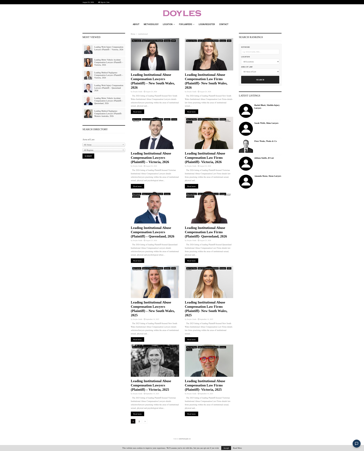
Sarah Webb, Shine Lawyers (266, 123)
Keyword (245, 47)
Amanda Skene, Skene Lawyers (267, 176)
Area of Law (247, 67)
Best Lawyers (137, 41)
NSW (173, 41)
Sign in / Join (104, 2)
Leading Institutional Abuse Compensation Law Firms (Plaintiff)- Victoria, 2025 (205, 385)
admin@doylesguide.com (185, 438)
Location (167, 24)
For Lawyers (185, 24)
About (136, 24)
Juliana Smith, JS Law (264, 157)
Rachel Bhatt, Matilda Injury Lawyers (267, 106)
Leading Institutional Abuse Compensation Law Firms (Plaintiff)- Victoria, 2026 (205, 158)
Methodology (151, 24)
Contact (223, 24)
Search (260, 79)
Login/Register (207, 24)
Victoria (174, 119)
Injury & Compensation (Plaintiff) (152, 41)
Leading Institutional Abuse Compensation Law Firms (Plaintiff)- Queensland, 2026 (206, 232)
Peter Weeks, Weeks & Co (265, 141)
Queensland (136, 197)
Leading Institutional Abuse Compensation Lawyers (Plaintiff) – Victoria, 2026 (151, 158)
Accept (226, 448)
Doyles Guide (137, 91)
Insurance (167, 41)
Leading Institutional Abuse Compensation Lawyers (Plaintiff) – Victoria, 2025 (151, 385)
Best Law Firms (191, 41)
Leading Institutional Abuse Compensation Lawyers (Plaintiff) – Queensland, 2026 (152, 232)
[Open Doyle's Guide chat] (357, 444)
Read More (237, 448)
